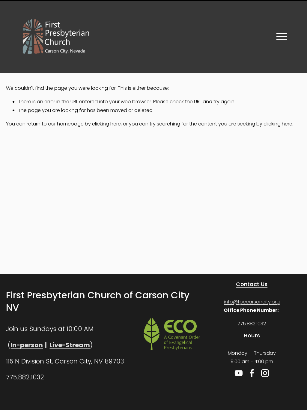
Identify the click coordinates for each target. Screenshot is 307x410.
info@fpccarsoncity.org (252, 301)
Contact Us (251, 284)
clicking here (106, 123)
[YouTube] (238, 373)
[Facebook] (252, 373)
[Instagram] (265, 373)
